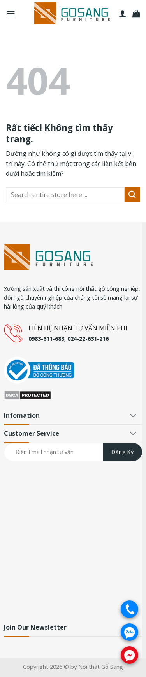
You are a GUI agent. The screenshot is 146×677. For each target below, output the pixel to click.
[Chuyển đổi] (134, 416)
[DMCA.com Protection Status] (27, 394)
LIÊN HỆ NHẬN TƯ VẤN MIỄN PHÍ (77, 328)
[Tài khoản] (122, 14)
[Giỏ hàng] (136, 13)
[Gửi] (132, 194)
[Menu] (11, 13)
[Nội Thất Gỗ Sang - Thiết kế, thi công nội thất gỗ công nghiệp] (73, 13)
